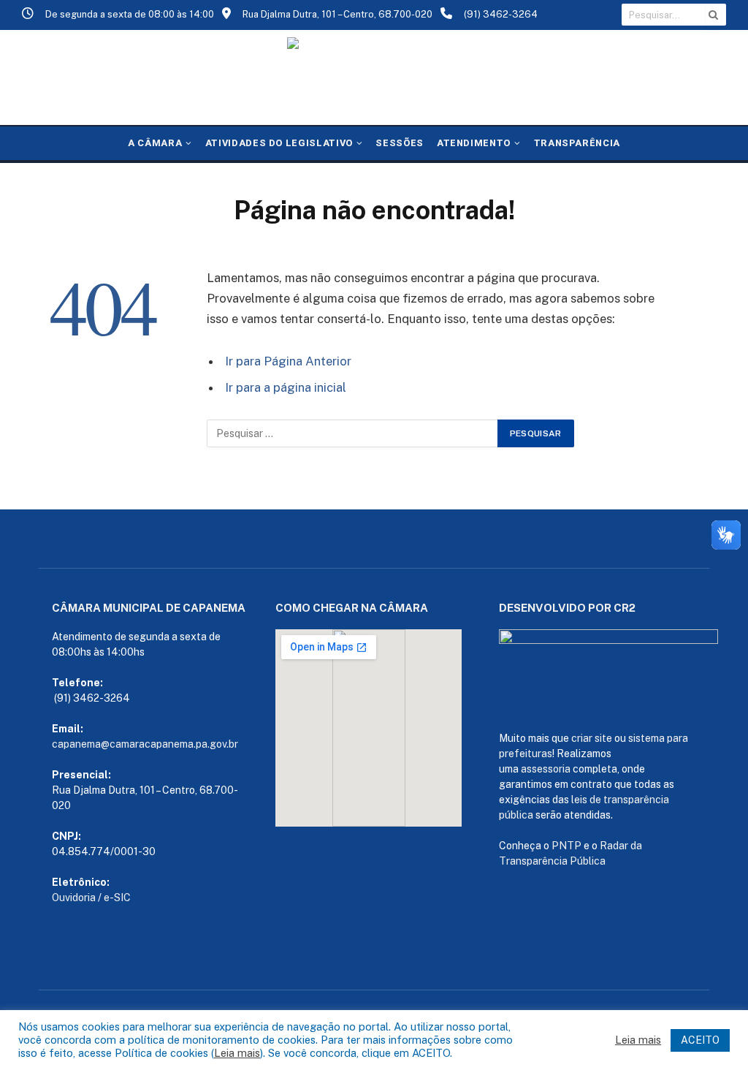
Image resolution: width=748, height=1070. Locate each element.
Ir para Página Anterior (288, 361)
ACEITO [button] (700, 1040)
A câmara (155, 142)
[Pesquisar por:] (353, 433)
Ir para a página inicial (285, 387)
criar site (591, 738)
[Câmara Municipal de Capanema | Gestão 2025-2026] (374, 77)
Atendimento (474, 142)
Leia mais (237, 1053)
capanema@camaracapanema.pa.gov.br (145, 744)
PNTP (566, 845)
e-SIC (117, 897)
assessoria (545, 769)
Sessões (399, 142)
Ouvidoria (74, 897)
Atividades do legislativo (279, 142)
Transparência (577, 142)
